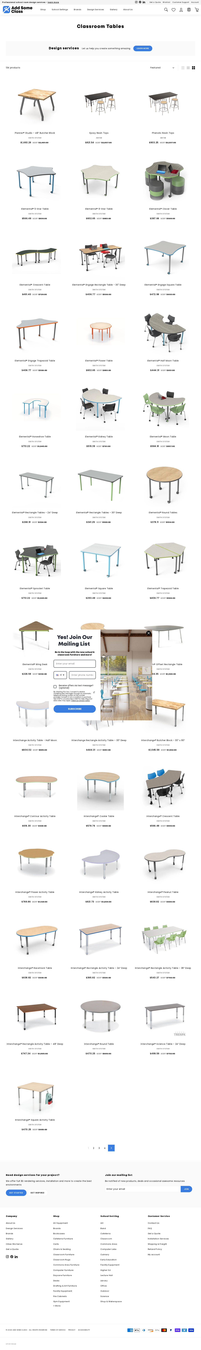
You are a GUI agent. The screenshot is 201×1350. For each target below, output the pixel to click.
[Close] (148, 633)
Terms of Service (57, 1330)
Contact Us (153, 1223)
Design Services (95, 9)
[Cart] (197, 9)
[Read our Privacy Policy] (94, 692)
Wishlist (166, 2)
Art (101, 1223)
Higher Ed (105, 1270)
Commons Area (108, 1244)
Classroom (106, 1238)
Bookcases (59, 1233)
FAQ (150, 1228)
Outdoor (104, 1291)
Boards (57, 1228)
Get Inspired (37, 1193)
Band (103, 1228)
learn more (53, 2)
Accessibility (84, 1330)
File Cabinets (60, 1296)
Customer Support (180, 2)
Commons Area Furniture (66, 1264)
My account (154, 1254)
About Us (128, 9)
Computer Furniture (63, 1270)
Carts (56, 1244)
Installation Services (158, 1238)
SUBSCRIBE (75, 709)
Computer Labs (108, 1249)
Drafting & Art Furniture (65, 1285)
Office (103, 1285)
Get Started (16, 1193)
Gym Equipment (61, 1301)
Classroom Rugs (61, 1259)
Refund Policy (155, 1249)
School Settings (60, 9)
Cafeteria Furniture (63, 1238)
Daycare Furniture (62, 1275)
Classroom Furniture (63, 1254)
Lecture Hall (106, 1275)
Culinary (104, 1254)
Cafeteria (105, 1233)
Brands (77, 9)
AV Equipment (60, 1223)
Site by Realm (11, 1344)
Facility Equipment (62, 1291)
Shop (43, 9)
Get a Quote (155, 2)
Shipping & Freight (157, 1244)
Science (104, 1296)
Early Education (108, 1259)
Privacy (71, 1330)
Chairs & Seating (62, 1249)
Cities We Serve (14, 1244)
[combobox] (60, 675)
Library (104, 1280)
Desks (56, 1280)
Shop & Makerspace (111, 1301)
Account (195, 2)
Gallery (113, 9)
